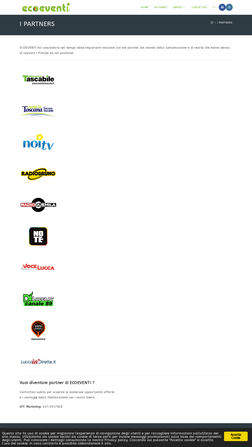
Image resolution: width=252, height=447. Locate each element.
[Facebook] (222, 7)
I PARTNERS (224, 22)
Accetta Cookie (236, 436)
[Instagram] (229, 7)
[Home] (212, 22)
